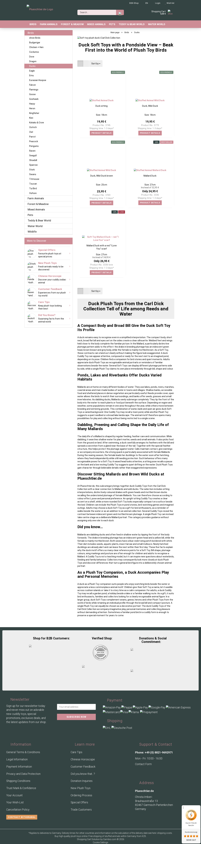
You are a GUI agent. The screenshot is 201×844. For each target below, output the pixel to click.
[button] (80, 63)
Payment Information (19, 766)
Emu (31, 75)
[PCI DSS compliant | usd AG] (100, 652)
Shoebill (33, 160)
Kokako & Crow (36, 122)
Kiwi (31, 118)
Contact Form (143, 764)
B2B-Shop (134, 3)
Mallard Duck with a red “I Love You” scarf (102, 247)
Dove (31, 56)
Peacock (33, 141)
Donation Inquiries (81, 780)
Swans (32, 174)
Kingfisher (34, 113)
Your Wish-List (15, 802)
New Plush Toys (80, 788)
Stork (32, 169)
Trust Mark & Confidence (21, 788)
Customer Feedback (83, 766)
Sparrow (33, 165)
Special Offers (79, 802)
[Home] (26, 24)
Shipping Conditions (18, 780)
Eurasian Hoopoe (37, 80)
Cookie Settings (100, 842)
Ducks (32, 66)
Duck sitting (101, 106)
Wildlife (32, 231)
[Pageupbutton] (6, 839)
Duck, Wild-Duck (150, 106)
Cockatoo (34, 52)
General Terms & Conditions (23, 752)
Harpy (32, 103)
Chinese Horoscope (83, 759)
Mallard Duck (150, 175)
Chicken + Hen (36, 47)
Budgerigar (34, 42)
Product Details (101, 133)
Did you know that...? (83, 773)
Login (157, 3)
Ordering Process (81, 795)
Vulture (33, 193)
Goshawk (33, 99)
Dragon (32, 61)
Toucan (33, 183)
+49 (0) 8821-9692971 (159, 752)
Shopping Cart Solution (88, 839)
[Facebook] (138, 772)
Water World (156, 24)
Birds (33, 24)
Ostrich (33, 127)
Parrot (32, 136)
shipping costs (164, 833)
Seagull (33, 155)
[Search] (120, 12)
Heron (32, 108)
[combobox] (95, 63)
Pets (112, 24)
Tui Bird (33, 188)
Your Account (14, 795)
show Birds (34, 38)
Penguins (34, 146)
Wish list (170, 3)
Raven (32, 151)
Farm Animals (48, 24)
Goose (32, 94)
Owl (31, 132)
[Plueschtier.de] (40, 11)
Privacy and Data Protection (23, 773)
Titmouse (34, 179)
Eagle (32, 71)
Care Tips (76, 752)
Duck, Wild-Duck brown (101, 175)
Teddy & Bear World (132, 24)
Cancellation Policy (18, 809)
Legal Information (17, 759)
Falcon (32, 85)
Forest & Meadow (72, 24)
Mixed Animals (96, 24)
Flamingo (33, 89)
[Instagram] (144, 772)
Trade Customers (81, 809)
